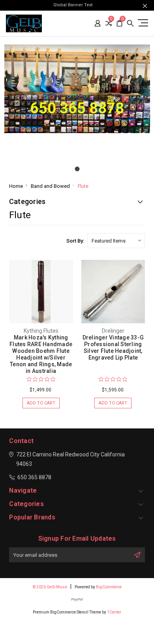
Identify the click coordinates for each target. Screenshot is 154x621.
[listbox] (116, 240)
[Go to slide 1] (77, 169)
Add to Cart (41, 403)
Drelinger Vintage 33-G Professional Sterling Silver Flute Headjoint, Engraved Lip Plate (113, 347)
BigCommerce (109, 587)
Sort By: (75, 241)
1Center (114, 612)
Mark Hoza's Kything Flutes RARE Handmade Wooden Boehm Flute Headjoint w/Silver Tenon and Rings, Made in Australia (40, 354)
